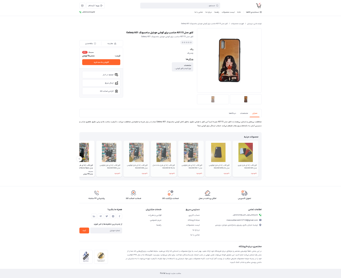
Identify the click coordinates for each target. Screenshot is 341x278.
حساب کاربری (194, 215)
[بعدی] (79, 158)
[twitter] (106, 216)
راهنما (158, 225)
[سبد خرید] (82, 6)
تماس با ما (195, 235)
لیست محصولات (193, 225)
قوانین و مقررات (154, 215)
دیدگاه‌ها (232, 113)
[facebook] (119, 216)
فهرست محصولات (237, 23)
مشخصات (244, 113)
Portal (162, 273)
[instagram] (113, 216)
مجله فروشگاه (194, 220)
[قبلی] (261, 158)
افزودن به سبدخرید (101, 62)
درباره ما (196, 230)
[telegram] (100, 216)
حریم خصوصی (155, 220)
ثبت (84, 230)
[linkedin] (94, 216)
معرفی (254, 113)
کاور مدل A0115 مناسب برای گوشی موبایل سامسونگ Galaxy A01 (204, 23)
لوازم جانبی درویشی (254, 23)
